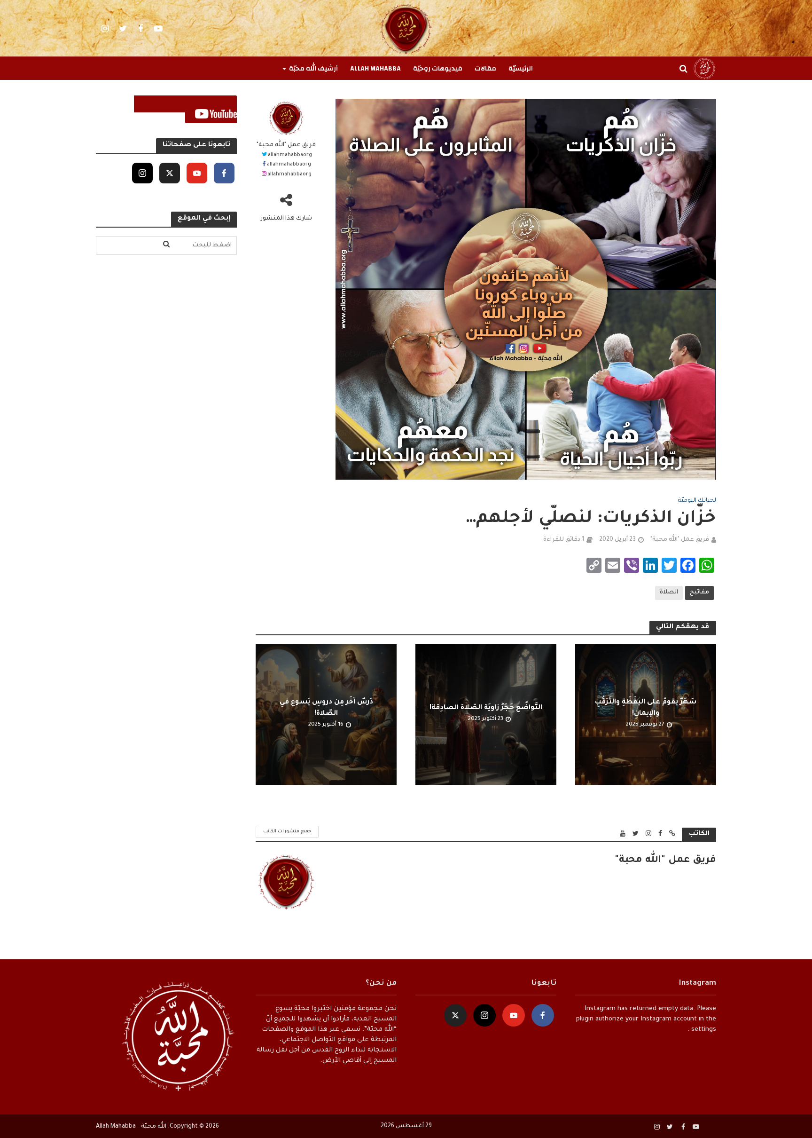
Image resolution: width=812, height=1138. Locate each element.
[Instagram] (142, 173)
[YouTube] (197, 173)
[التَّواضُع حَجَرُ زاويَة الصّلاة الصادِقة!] (485, 715)
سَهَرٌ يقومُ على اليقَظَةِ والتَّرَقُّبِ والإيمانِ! (645, 708)
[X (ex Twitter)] (169, 173)
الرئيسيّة (520, 69)
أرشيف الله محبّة (313, 69)
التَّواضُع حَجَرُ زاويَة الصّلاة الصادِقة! (485, 708)
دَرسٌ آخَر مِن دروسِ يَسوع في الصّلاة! (326, 708)
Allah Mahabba (375, 69)
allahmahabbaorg (290, 155)
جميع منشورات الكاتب (287, 831)
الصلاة (669, 592)
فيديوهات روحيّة (437, 69)
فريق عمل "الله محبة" (286, 145)
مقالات (485, 69)
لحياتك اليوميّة (697, 501)
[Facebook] (224, 173)
